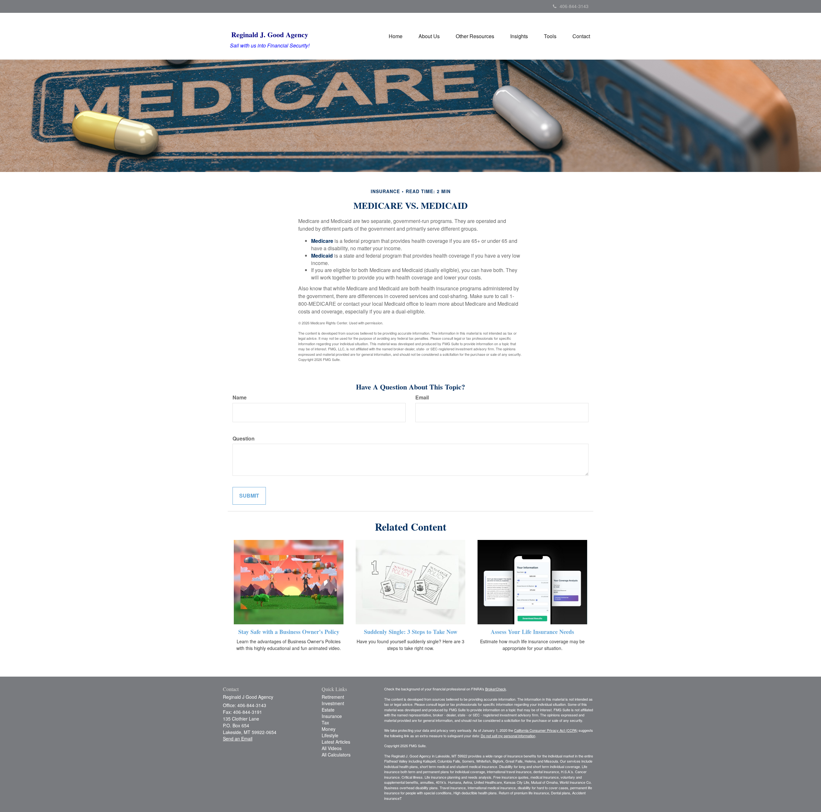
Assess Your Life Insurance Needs (532, 632)
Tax (325, 722)
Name (240, 397)
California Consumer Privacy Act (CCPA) (546, 730)
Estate (328, 709)
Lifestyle (330, 735)
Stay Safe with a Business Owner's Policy (288, 632)
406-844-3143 (574, 6)
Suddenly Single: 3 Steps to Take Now (410, 632)
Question (244, 438)
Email (422, 397)
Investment (333, 703)
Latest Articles (336, 742)
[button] (429, 36)
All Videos (332, 748)
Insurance (332, 716)
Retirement (333, 697)
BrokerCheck (495, 688)
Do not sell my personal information (508, 735)
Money (328, 729)
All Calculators (336, 754)
